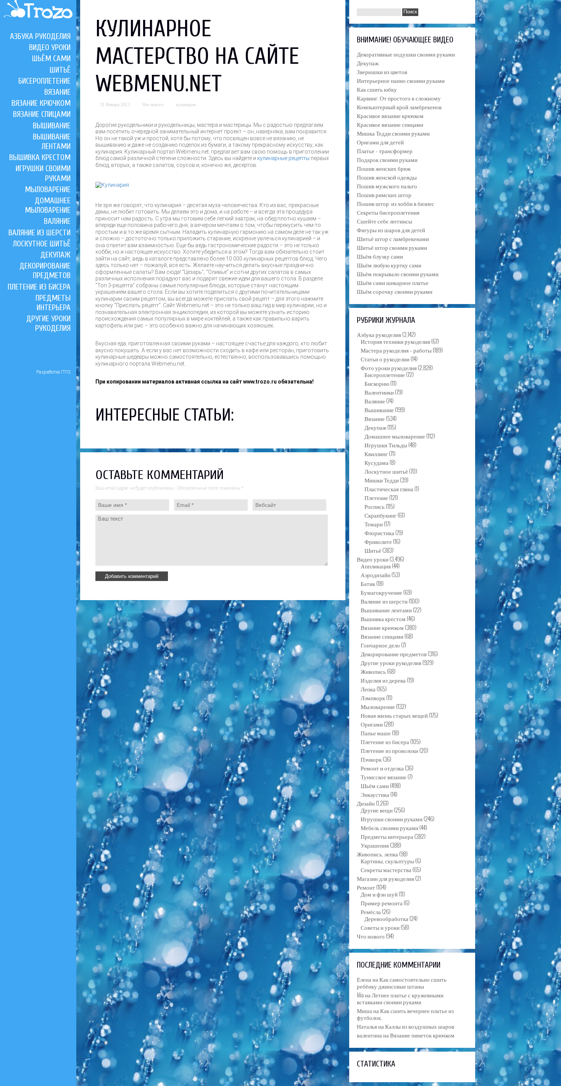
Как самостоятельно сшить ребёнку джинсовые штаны (402, 982)
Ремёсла (371, 911)
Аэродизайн (375, 574)
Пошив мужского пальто (387, 185)
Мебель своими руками (389, 827)
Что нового (153, 104)
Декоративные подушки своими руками (406, 54)
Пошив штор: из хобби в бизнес (395, 203)
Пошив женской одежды (387, 177)
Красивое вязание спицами (390, 124)
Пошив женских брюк (384, 168)
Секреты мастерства (386, 869)
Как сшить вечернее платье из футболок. (405, 1013)
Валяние (57, 221)
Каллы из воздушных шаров (419, 1026)
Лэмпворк (373, 697)
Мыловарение (48, 189)
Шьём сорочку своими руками (394, 291)
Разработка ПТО (53, 372)
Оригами (372, 724)
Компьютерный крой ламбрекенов (399, 106)
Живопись (373, 671)
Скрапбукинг (380, 515)
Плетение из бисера (39, 286)
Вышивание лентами (52, 141)
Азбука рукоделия (40, 36)
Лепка (368, 689)
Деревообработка (386, 918)
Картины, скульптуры (387, 860)
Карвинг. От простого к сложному (399, 98)
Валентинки (379, 392)
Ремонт (366, 887)
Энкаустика (375, 794)
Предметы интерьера (53, 302)
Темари (373, 524)
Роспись (374, 506)
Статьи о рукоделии (385, 358)
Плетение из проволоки (389, 750)
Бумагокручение (381, 592)
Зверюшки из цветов (382, 71)
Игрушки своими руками (391, 818)
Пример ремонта (382, 902)
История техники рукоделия (395, 341)
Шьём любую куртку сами (389, 265)
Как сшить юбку (377, 89)
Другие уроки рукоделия (48, 323)
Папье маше (376, 732)
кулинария (186, 104)
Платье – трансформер (385, 150)
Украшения (375, 845)
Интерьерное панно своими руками (401, 80)
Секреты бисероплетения (388, 212)
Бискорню (376, 383)
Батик (368, 583)
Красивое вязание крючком (390, 115)
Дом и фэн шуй (379, 894)
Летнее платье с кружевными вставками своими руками (400, 998)
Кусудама (376, 462)
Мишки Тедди (381, 480)
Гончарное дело (380, 645)
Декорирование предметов (45, 270)
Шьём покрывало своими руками (397, 273)
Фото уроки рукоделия (389, 367)
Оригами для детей (380, 142)
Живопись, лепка (377, 854)
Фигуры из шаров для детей (391, 229)
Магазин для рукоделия (385, 878)
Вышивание (52, 125)
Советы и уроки (380, 927)
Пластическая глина (388, 488)
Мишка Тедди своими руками (393, 133)
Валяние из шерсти (39, 232)
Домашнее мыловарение (48, 205)
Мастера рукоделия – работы (396, 350)
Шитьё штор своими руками (392, 247)
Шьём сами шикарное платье (393, 282)
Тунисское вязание (383, 776)
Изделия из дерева (383, 680)
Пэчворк (371, 759)
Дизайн (366, 803)
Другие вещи (377, 810)
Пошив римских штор (384, 194)
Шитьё (60, 69)
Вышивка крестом (40, 157)
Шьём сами (51, 58)
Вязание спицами (42, 114)
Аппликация (376, 566)
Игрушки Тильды (385, 444)
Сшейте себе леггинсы (384, 221)
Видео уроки (50, 47)
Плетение (376, 497)
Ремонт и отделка (382, 768)
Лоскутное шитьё (42, 243)
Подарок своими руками (387, 159)
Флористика (379, 532)
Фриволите (378, 541)
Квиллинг (376, 453)
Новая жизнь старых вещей (394, 715)
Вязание (57, 92)
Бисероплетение (44, 81)
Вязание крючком (41, 103)
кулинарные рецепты (283, 158)
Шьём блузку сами (380, 256)
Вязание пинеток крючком (422, 1035)
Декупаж (55, 254)
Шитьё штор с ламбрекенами (393, 238)
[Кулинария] (112, 185)
